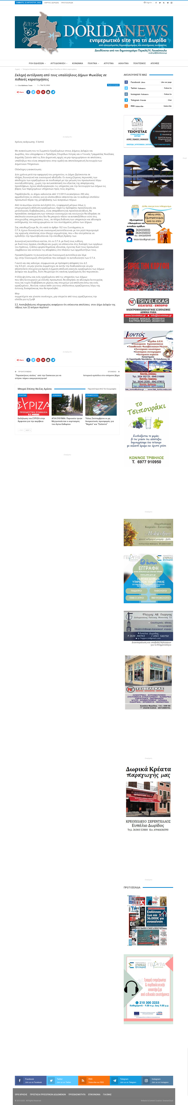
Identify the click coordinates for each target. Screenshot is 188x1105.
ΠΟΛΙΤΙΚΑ (92, 63)
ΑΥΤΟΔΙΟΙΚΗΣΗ (58, 63)
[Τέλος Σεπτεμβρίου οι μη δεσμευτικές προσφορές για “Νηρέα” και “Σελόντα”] (101, 405)
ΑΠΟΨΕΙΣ (155, 63)
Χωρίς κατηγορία (113, 85)
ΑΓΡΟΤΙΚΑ (109, 63)
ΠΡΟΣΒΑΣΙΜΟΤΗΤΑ (77, 1094)
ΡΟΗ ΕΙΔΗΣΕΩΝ (36, 63)
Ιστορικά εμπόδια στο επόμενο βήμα (101, 375)
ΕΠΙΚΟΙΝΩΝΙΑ (94, 1094)
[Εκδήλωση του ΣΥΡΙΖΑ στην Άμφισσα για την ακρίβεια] (33, 405)
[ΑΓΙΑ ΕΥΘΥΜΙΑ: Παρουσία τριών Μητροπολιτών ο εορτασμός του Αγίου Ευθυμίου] (67, 405)
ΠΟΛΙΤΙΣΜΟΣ (139, 63)
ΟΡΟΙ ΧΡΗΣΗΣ (21, 1094)
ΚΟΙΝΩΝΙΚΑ (77, 63)
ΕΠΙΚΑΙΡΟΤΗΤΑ (92, 395)
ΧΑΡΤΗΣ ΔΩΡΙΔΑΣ (51, 3)
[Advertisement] (67, 116)
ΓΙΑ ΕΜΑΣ (107, 1094)
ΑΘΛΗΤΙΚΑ (123, 63)
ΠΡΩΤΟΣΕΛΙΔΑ (67, 3)
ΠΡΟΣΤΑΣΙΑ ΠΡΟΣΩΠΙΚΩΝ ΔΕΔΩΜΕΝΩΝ (48, 1094)
